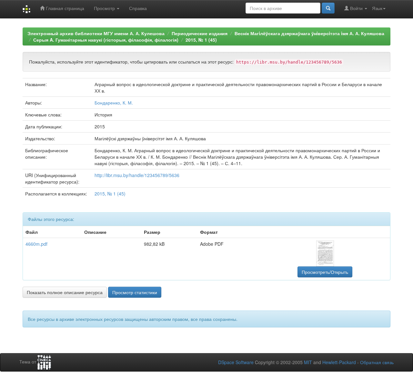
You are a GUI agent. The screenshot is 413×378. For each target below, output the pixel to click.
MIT (308, 362)
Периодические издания (199, 33)
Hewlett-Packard (339, 362)
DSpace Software (236, 362)
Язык (377, 8)
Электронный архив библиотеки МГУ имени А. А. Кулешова (96, 33)
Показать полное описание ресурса (65, 292)
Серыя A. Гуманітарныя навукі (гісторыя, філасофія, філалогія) (105, 39)
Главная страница (64, 8)
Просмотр (105, 8)
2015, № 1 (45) (201, 39)
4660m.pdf (36, 244)
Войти (356, 8)
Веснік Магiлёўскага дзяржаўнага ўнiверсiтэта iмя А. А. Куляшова (309, 33)
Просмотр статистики (134, 292)
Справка (138, 8)
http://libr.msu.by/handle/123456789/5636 (137, 175)
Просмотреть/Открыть (325, 272)
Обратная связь (377, 362)
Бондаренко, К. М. (114, 102)
